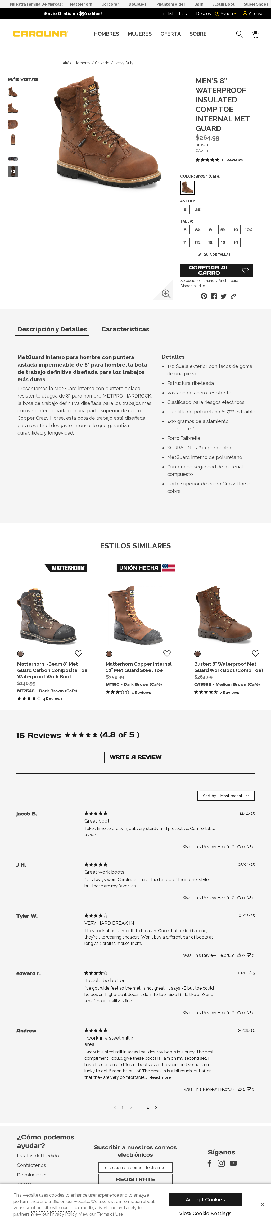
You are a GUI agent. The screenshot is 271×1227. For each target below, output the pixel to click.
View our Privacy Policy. (55, 1214)
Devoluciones (32, 1175)
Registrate (135, 1179)
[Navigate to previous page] (114, 1107)
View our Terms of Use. (101, 1214)
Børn (199, 4)
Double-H (138, 4)
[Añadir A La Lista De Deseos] (245, 270)
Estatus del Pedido (38, 1155)
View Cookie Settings (205, 1213)
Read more (160, 1077)
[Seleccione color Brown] (187, 188)
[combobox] (226, 796)
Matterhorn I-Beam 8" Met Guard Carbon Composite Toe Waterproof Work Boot (52, 670)
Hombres (106, 34)
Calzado (102, 63)
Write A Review (135, 757)
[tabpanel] (136, 425)
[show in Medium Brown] (197, 653)
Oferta (170, 34)
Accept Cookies (205, 1199)
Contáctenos (31, 1165)
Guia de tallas (217, 254)
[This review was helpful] (239, 847)
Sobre (198, 34)
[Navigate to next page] (156, 1107)
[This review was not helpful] (249, 847)
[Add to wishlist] (78, 653)
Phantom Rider (170, 4)
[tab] (57, 331)
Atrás (67, 63)
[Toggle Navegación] (123, 34)
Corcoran (110, 4)
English (168, 13)
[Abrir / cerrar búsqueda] (240, 34)
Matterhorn (81, 4)
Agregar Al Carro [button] (209, 270)
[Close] (262, 1204)
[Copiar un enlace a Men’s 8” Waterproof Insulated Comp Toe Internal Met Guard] (233, 296)
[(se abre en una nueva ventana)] (209, 1163)
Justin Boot (224, 4)
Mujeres (140, 34)
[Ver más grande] (166, 294)
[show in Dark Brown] (20, 653)
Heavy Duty (123, 63)
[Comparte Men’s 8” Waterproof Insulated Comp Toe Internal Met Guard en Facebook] (214, 296)
